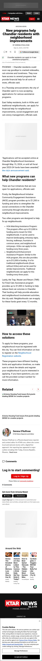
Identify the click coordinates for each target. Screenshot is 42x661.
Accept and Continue (20, 657)
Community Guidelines (26, 481)
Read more (13, 452)
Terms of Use (23, 640)
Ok (39, 621)
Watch (29, 13)
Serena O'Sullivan (22, 431)
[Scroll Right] (38, 389)
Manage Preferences (21, 651)
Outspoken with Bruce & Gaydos (16, 13)
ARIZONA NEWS (21, 26)
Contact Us (21, 616)
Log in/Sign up (7, 500)
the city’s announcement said (15, 170)
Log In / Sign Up (21, 476)
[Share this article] (10, 52)
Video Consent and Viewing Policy (12, 644)
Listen (36, 13)
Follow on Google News (30, 52)
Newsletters (21, 496)
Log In (32, 19)
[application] (21, 318)
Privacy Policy (32, 640)
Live (4, 13)
